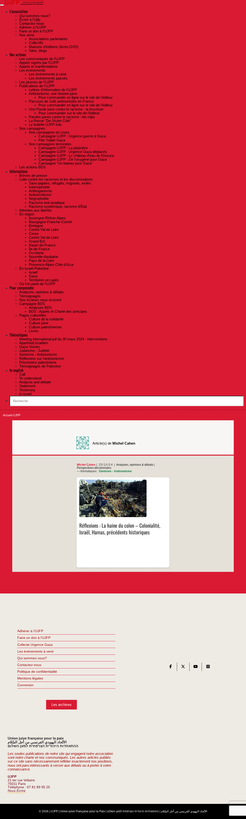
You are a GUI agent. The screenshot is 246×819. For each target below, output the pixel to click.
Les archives (61, 705)
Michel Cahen (86, 464)
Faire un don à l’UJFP (33, 638)
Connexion (25, 685)
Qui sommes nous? (32, 658)
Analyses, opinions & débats (134, 464)
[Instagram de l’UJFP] (208, 668)
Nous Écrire (16, 791)
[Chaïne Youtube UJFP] (195, 668)
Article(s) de (113, 443)
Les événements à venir (35, 651)
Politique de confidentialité (37, 671)
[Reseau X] (183, 668)
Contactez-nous (29, 665)
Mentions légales (30, 678)
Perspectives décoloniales (94, 467)
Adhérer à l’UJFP (30, 631)
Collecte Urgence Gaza (35, 645)
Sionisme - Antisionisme (115, 471)
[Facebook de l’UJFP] (170, 668)
